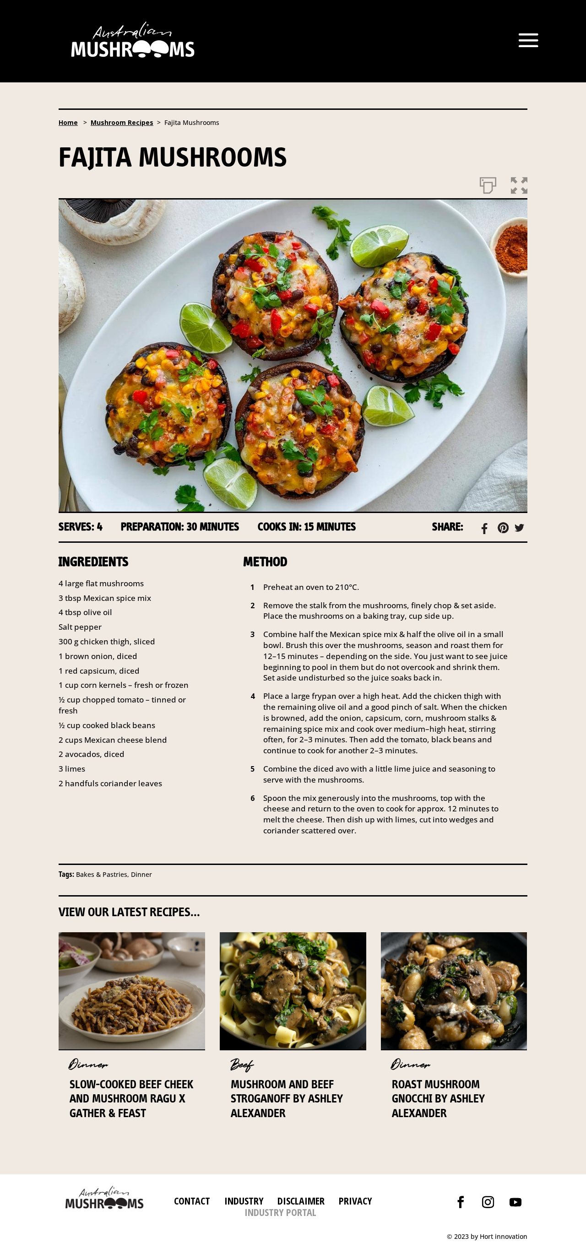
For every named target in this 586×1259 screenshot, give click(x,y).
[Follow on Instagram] (488, 1202)
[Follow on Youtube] (515, 1202)
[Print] (488, 183)
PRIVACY (355, 1200)
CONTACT (192, 1200)
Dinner (89, 1064)
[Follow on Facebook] (460, 1202)
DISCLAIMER (300, 1200)
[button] (519, 183)
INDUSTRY (244, 1200)
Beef (242, 1064)
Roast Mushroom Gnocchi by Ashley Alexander (438, 1098)
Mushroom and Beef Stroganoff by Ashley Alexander (287, 1098)
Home (68, 122)
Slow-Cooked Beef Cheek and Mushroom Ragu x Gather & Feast (132, 1098)
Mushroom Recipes (122, 122)
